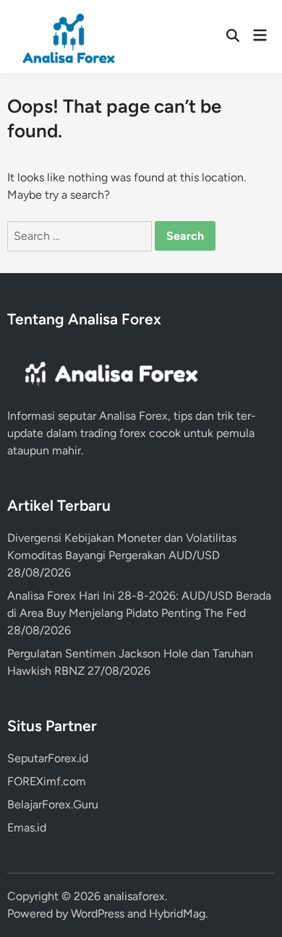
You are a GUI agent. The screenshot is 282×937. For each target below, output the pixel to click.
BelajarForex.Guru (52, 804)
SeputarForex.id (47, 758)
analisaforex (134, 896)
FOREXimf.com (46, 781)
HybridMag (177, 913)
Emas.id (26, 827)
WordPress (97, 913)
